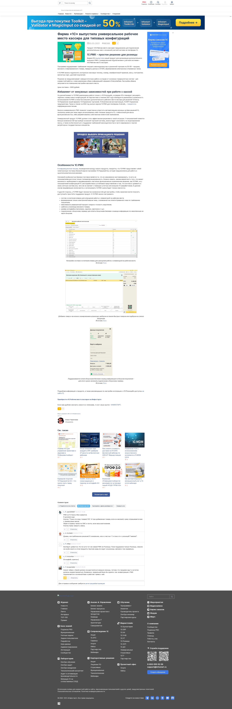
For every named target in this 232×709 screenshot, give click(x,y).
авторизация (100, 583)
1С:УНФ (123, 635)
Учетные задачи (67, 635)
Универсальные (127, 650)
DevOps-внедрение (68, 668)
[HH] (157, 698)
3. (64, 544)
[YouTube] (167, 698)
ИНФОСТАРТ (116, 405)
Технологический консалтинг (72, 671)
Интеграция (65, 650)
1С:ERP (123, 629)
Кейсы (93, 646)
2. (64, 533)
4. (64, 556)
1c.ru (104, 263)
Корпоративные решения (102, 658)
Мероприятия (156, 602)
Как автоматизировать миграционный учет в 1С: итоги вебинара (134, 481)
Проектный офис (128, 664)
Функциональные (67, 632)
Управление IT (96, 620)
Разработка (65, 641)
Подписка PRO (66, 629)
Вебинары (95, 652)
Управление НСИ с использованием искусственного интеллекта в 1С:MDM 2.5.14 (133, 453)
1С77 (122, 656)
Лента (63, 611)
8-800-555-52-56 (155, 664)
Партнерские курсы (128, 617)
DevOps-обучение (68, 662)
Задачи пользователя (69, 638)
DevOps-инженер (127, 614)
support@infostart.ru (156, 667)
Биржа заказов (157, 609)
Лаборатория (67, 658)
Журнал (64, 602)
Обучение (125, 602)
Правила (150, 633)
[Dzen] (162, 698)
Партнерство (96, 649)
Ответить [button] (73, 529)
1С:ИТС (93, 638)
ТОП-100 (64, 617)
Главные (64, 609)
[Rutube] (172, 698)
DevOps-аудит (66, 665)
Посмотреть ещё (101, 494)
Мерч (152, 617)
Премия (64, 620)
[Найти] (172, 597)
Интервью (65, 614)
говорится (131, 104)
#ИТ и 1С (70, 413)
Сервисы (94, 641)
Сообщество (66, 653)
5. (64, 567)
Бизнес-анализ (96, 606)
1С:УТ (123, 638)
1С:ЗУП (123, 644)
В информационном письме (68, 169)
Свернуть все (120, 506)
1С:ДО (123, 647)
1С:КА (123, 632)
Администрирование (69, 647)
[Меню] (60, 3)
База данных (66, 644)
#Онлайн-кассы (76, 413)
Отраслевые (95, 667)
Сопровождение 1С (99, 631)
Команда (94, 617)
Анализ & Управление (100, 602)
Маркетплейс (126, 623)
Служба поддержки (159, 648)
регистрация (90, 583)
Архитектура (96, 623)
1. (63, 512)
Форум (153, 613)
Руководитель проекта (130, 611)
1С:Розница (125, 641)
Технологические (97, 673)
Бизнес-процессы (98, 609)
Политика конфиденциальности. (93, 691)
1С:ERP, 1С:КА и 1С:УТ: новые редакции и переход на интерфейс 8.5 (89, 481)
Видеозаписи (156, 606)
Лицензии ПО (96, 664)
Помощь (150, 636)
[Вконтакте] (152, 698)
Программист (126, 606)
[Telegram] (147, 698)
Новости (64, 606)
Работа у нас (152, 639)
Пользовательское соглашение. (69, 691)
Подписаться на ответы (67, 506)
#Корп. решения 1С (62, 413)
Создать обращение (157, 672)
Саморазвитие (96, 626)
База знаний (66, 626)
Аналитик (124, 609)
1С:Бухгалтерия (127, 627)
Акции (93, 635)
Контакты (151, 642)
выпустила (100, 58)
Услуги (93, 644)
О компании (152, 623)
